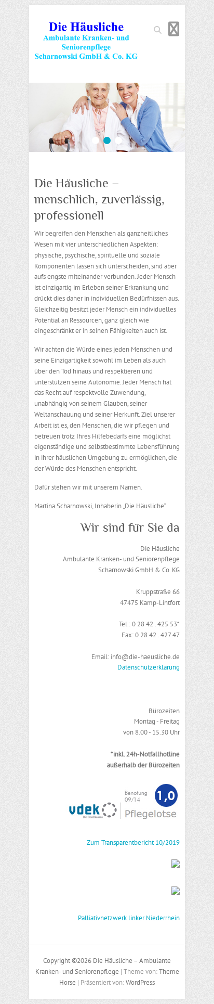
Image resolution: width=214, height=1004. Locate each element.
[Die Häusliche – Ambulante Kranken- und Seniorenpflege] (86, 44)
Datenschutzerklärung (148, 667)
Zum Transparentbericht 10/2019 (133, 842)
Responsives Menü (173, 28)
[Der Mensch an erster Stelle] (107, 87)
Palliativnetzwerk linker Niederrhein (129, 917)
